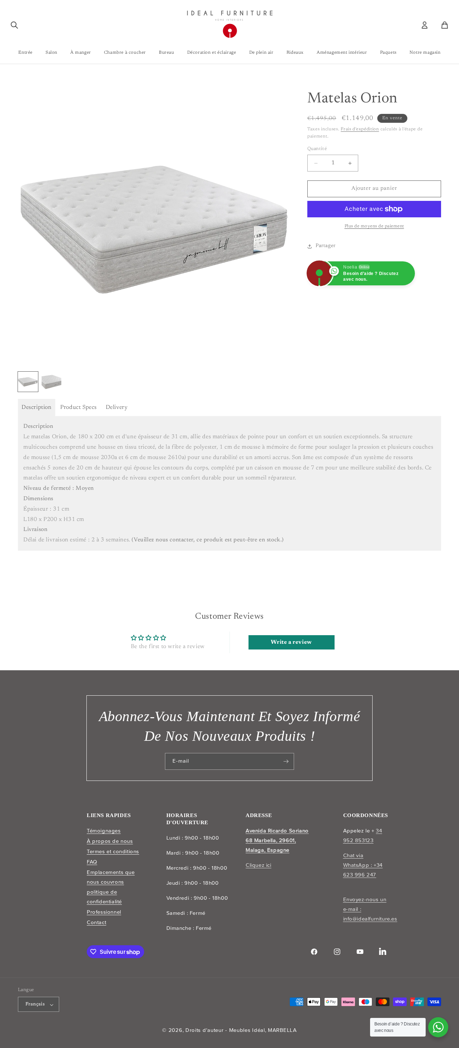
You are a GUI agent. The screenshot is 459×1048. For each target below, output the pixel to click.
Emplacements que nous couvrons (111, 877)
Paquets (388, 52)
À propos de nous (110, 841)
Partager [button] (326, 246)
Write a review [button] (291, 642)
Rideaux (295, 52)
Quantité (317, 149)
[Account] (424, 25)
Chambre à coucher (125, 52)
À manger (80, 52)
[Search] (14, 25)
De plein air (261, 52)
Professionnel (104, 912)
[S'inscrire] (286, 761)
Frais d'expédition (360, 129)
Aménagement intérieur (342, 52)
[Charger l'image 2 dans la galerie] (52, 382)
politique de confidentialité (104, 897)
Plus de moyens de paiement (374, 226)
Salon (51, 52)
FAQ (92, 861)
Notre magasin (425, 52)
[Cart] (444, 25)
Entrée (25, 52)
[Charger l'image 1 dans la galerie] (28, 382)
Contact (96, 922)
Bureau (166, 52)
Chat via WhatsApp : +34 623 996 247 (363, 865)
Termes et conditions (113, 851)
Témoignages (104, 830)
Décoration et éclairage (211, 52)
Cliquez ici (258, 865)
